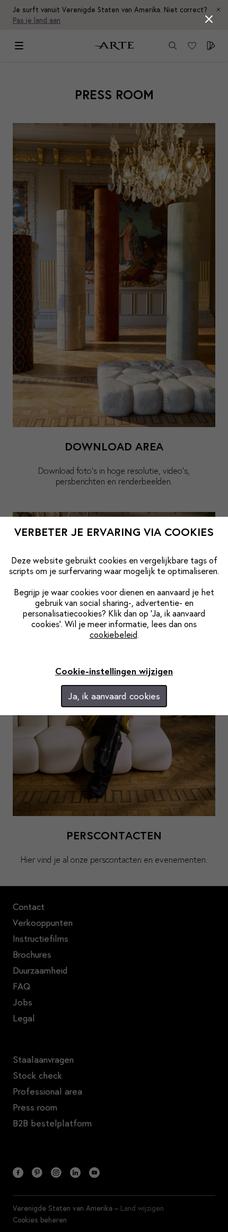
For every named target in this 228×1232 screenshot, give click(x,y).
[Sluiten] (209, 19)
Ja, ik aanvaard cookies (114, 696)
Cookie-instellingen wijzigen (114, 671)
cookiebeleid (113, 634)
